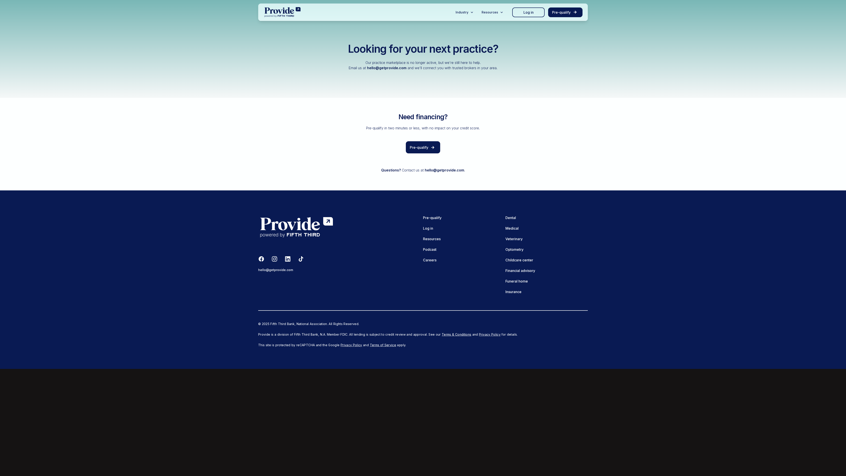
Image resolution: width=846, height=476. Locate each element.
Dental (510, 218)
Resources (432, 239)
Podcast (429, 249)
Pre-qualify (432, 218)
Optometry (514, 249)
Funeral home (516, 281)
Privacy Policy (490, 334)
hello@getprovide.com (386, 68)
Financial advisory (520, 270)
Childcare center (519, 260)
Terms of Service (383, 345)
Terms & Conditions (456, 334)
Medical (512, 228)
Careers (429, 260)
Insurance (513, 292)
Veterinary (514, 239)
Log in (528, 12)
